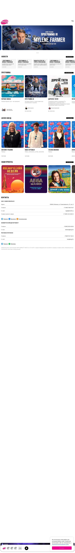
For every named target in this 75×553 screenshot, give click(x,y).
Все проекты (69, 162)
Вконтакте (13, 219)
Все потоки (20, 548)
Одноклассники (23, 219)
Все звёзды (69, 118)
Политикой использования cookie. (60, 544)
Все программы (69, 72)
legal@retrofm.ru (70, 210)
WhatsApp (13, 243)
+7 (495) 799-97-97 (69, 207)
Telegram (5, 219)
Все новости (69, 56)
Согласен (61, 548)
